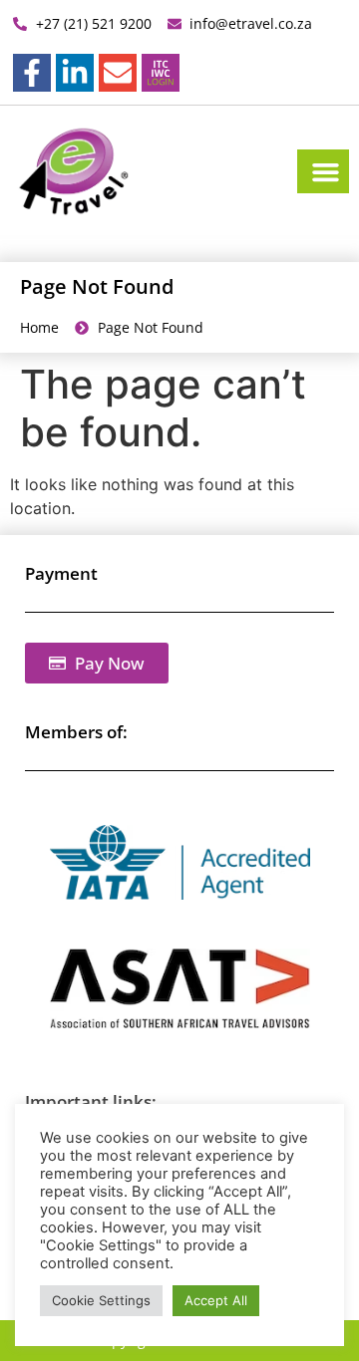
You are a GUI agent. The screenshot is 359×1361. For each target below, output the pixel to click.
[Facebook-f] (32, 73)
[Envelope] (118, 73)
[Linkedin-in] (75, 73)
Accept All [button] (215, 1300)
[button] (326, 171)
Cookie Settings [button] (101, 1300)
